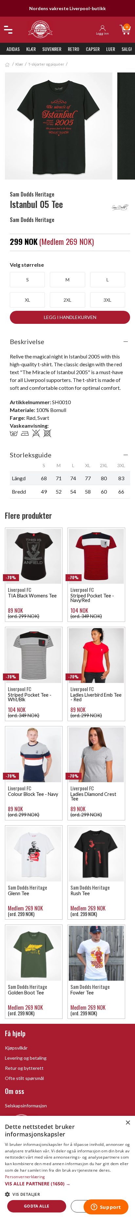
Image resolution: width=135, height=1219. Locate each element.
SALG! (127, 48)
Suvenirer (51, 48)
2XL (67, 300)
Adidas (13, 48)
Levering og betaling (26, 1058)
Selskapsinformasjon (26, 1105)
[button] (67, 1183)
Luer (110, 48)
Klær (31, 48)
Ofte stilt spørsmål (24, 1078)
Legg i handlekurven (70, 317)
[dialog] (67, 1167)
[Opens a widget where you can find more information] (105, 1207)
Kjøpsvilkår (16, 1048)
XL (27, 300)
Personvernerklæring (25, 1176)
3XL (107, 300)
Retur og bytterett (24, 1068)
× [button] (127, 1122)
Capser (93, 48)
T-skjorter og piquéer (46, 64)
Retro (73, 48)
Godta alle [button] (36, 1206)
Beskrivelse (27, 341)
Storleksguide (30, 455)
